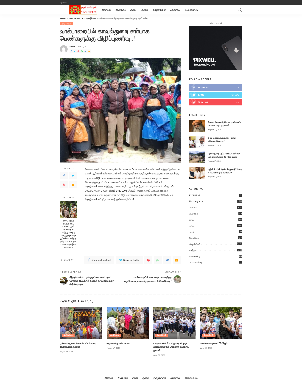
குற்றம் (192, 226)
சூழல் (191, 232)
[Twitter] (73, 175)
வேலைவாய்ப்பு (195, 262)
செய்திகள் (194, 238)
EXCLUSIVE (194, 195)
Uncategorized (196, 201)
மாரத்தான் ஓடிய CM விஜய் (213, 343)
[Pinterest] (64, 184)
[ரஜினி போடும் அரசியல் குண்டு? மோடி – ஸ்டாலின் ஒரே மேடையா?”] (197, 173)
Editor (72, 47)
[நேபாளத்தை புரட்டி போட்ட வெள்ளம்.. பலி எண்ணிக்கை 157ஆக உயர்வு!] (197, 157)
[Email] (73, 184)
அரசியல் (193, 207)
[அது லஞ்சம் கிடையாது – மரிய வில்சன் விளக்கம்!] (197, 142)
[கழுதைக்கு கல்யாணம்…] (128, 323)
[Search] (239, 9)
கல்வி (191, 219)
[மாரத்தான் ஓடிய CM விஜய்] (221, 323)
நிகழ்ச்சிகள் (66, 24)
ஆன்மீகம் (193, 213)
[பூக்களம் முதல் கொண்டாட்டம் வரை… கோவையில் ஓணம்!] (81, 323)
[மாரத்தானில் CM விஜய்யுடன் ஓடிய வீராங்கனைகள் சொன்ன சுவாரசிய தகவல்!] (174, 323)
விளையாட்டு (194, 256)
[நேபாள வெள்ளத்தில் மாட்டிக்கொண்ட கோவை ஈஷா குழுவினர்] (197, 126)
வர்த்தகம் (193, 250)
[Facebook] (64, 175)
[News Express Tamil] (83, 9)
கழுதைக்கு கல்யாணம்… (119, 343)
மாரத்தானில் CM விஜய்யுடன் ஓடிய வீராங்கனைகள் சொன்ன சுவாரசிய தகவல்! (171, 346)
